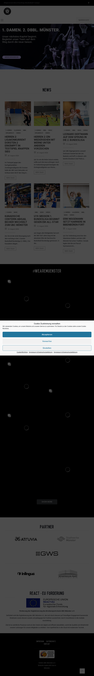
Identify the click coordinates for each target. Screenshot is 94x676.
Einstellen (47, 348)
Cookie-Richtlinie (22, 352)
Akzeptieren (47, 334)
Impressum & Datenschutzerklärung (41, 352)
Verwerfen (47, 341)
